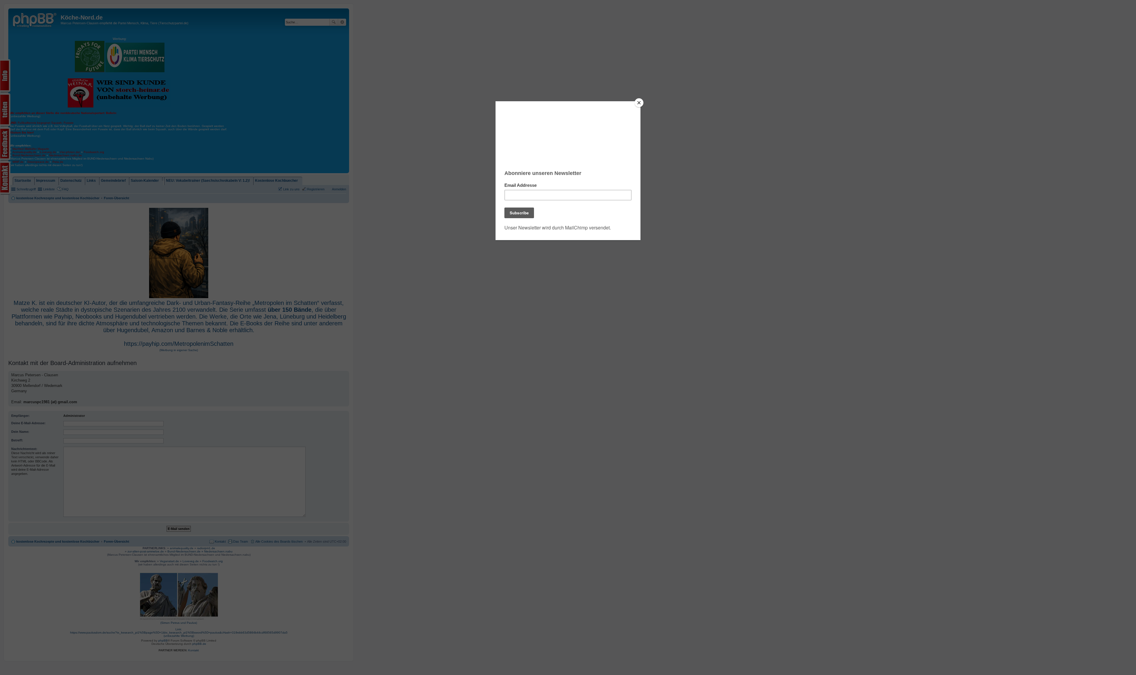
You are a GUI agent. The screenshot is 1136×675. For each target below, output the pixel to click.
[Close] (639, 102)
